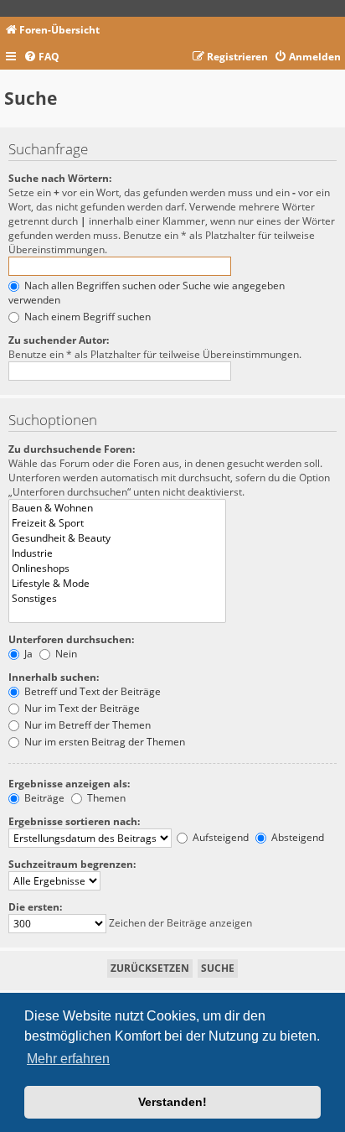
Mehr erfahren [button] (68, 1059)
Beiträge (43, 798)
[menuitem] (41, 57)
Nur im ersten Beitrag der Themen (103, 742)
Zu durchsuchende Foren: (71, 449)
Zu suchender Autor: (58, 340)
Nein (65, 653)
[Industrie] (117, 553)
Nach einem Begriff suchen (86, 316)
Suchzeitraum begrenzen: (72, 864)
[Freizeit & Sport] (117, 523)
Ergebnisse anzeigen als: (69, 783)
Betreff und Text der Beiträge (91, 691)
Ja (27, 653)
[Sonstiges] (117, 598)
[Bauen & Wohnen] (117, 508)
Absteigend (296, 837)
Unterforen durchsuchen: (71, 639)
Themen (105, 798)
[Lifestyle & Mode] (117, 583)
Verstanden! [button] (172, 1102)
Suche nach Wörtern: (59, 178)
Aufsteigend (219, 837)
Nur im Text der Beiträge (81, 708)
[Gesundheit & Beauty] (117, 538)
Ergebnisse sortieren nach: (74, 821)
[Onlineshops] (117, 568)
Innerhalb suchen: (53, 677)
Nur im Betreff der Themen (86, 725)
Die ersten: (35, 907)
